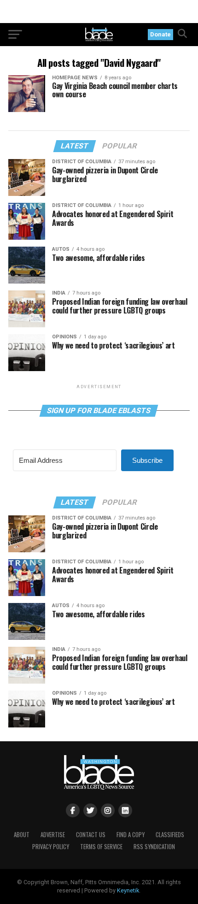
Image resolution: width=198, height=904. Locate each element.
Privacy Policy (50, 846)
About (21, 834)
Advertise (53, 834)
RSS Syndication (154, 846)
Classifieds (170, 834)
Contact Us (90, 834)
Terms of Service (101, 846)
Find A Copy (130, 834)
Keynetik (128, 890)
